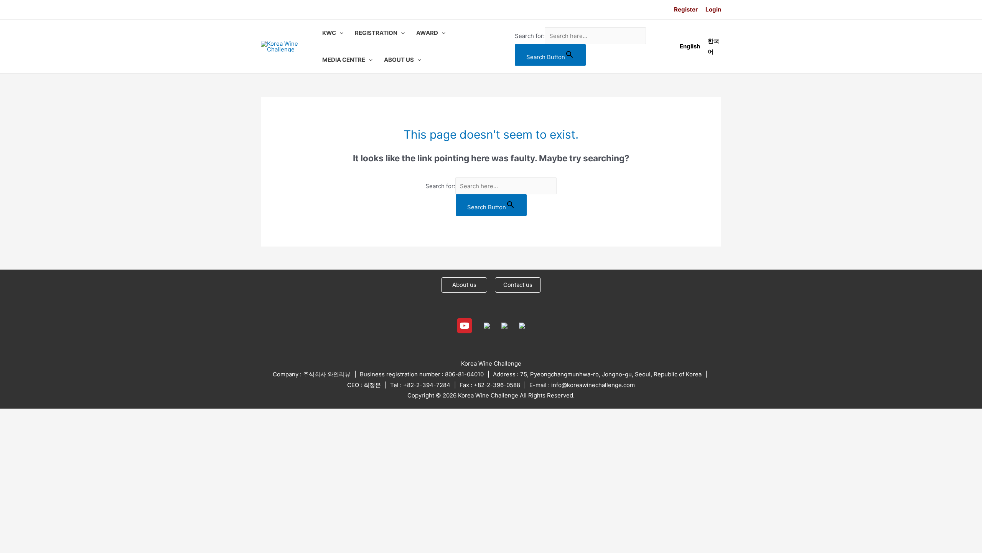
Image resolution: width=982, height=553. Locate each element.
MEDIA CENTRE (343, 59)
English (690, 46)
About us (464, 284)
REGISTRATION (376, 32)
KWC (329, 32)
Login (713, 9)
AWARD (427, 32)
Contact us (517, 284)
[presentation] (339, 33)
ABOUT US (399, 59)
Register (686, 9)
